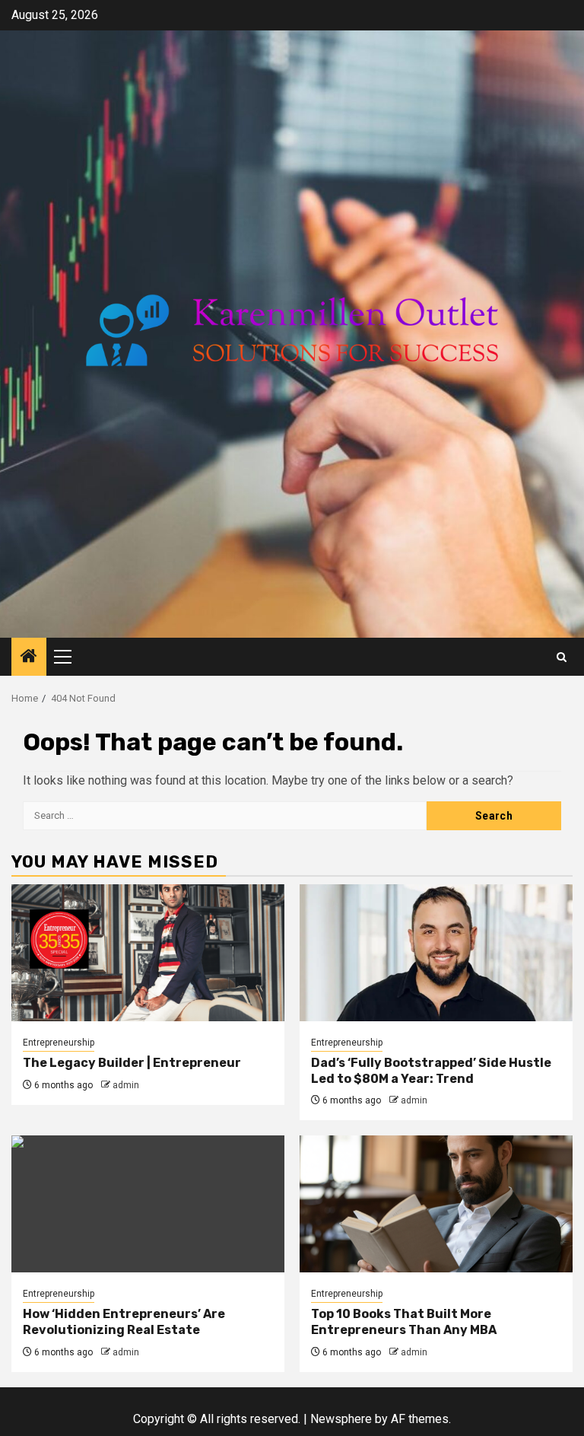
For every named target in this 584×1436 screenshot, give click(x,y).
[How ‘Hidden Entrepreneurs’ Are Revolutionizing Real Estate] (147, 1203)
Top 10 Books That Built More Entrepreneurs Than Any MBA (404, 1322)
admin (126, 1085)
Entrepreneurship (58, 1042)
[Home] (29, 657)
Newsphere (341, 1419)
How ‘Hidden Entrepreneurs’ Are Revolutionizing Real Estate (124, 1322)
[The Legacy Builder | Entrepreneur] (147, 952)
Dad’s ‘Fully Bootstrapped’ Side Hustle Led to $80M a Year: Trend (431, 1071)
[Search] (561, 657)
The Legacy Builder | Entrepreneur (132, 1063)
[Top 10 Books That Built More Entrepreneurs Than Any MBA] (436, 1203)
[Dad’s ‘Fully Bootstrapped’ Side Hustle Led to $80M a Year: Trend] (436, 952)
